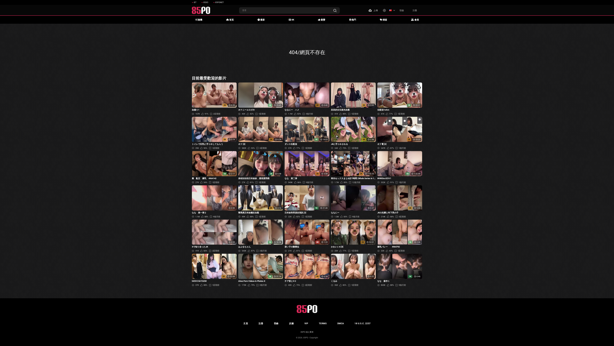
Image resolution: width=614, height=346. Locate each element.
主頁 (245, 323)
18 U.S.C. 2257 (362, 323)
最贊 (322, 19)
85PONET (219, 2)
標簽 (384, 19)
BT (195, 2)
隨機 (199, 19)
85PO (305, 338)
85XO (205, 2)
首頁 (231, 19)
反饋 (291, 323)
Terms (323, 323)
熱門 (353, 19)
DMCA (340, 323)
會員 (416, 19)
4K (292, 19)
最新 (262, 19)
